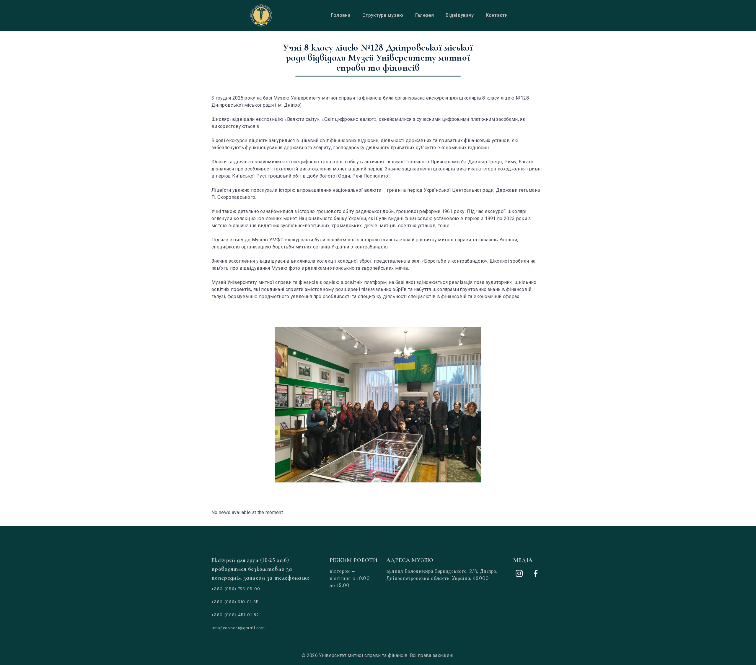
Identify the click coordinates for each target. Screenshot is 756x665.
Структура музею (382, 15)
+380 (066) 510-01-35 (235, 602)
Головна (341, 15)
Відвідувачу (460, 15)
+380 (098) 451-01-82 (235, 615)
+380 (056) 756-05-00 (235, 589)
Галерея (424, 15)
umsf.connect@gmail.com (238, 628)
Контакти (497, 15)
